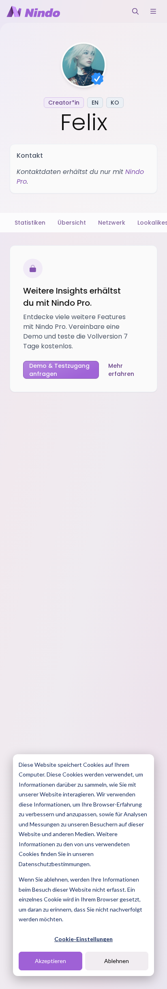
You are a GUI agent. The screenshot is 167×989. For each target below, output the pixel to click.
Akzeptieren (50, 960)
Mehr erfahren (121, 370)
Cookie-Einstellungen (83, 938)
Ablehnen (116, 960)
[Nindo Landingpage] (33, 11)
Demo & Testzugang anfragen (59, 370)
